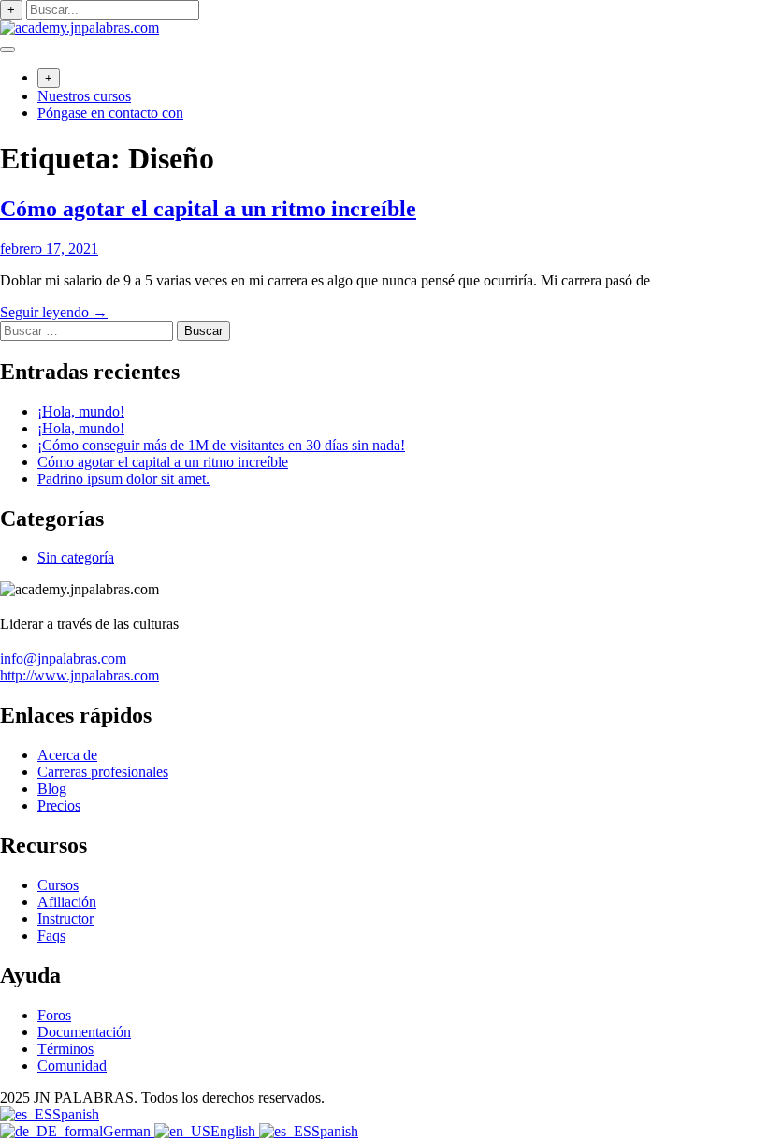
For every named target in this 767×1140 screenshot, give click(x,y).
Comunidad (72, 1066)
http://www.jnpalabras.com (79, 675)
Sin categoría (75, 557)
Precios (58, 805)
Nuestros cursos (84, 96)
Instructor (65, 919)
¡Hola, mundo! (80, 411)
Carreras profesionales (102, 772)
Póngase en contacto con (110, 113)
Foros (54, 1015)
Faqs (51, 935)
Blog (51, 789)
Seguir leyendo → (54, 312)
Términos (65, 1049)
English (234, 1131)
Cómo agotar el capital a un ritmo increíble (208, 209)
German (128, 1131)
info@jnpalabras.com (63, 658)
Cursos (58, 885)
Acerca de (67, 755)
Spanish (75, 1114)
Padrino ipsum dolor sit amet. (123, 479)
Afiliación (66, 902)
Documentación (84, 1032)
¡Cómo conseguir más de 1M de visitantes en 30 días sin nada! (221, 445)
